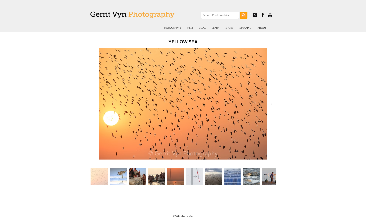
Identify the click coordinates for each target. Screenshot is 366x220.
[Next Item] (271, 104)
